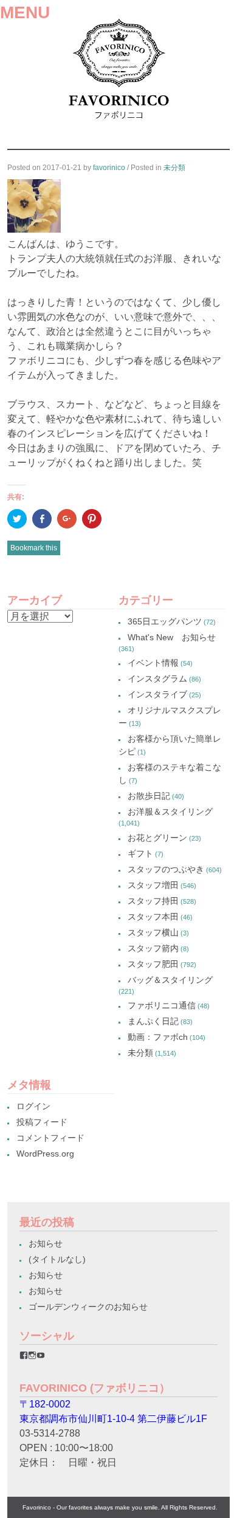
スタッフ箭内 (153, 948)
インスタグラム (157, 678)
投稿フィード (41, 1122)
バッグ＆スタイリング (170, 980)
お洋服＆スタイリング (170, 811)
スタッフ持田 (153, 901)
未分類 (174, 167)
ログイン (33, 1106)
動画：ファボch (158, 1037)
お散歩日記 (149, 796)
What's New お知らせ (172, 637)
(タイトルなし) (57, 1259)
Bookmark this (33, 548)
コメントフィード (50, 1138)
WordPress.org (45, 1153)
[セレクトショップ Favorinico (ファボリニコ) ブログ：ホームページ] (119, 123)
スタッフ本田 (153, 916)
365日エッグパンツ (165, 621)
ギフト (140, 853)
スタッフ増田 (153, 885)
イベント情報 (153, 663)
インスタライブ (157, 694)
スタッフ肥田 (153, 964)
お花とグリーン (157, 838)
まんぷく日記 (153, 1021)
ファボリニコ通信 (162, 1005)
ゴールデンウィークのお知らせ (88, 1306)
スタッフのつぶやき (166, 869)
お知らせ (46, 1243)
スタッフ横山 (153, 932)
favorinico (109, 167)
